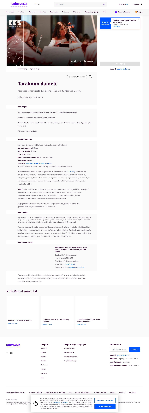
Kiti (104, 12)
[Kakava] (19, 4)
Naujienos (132, 392)
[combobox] (80, 4)
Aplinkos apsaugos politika (55, 392)
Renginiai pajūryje (92, 12)
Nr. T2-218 (70, 172)
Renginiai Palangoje (70, 361)
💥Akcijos (139, 12)
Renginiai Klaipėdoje (70, 357)
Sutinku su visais (104, 406)
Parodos (32, 12)
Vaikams (65, 12)
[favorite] (90, 76)
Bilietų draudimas (100, 392)
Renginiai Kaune (69, 352)
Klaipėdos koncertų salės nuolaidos (38, 163)
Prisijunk (136, 4)
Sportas (43, 12)
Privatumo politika (35, 392)
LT (35, 4)
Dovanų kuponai (124, 12)
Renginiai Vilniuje (69, 348)
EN (39, 4)
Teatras (21, 12)
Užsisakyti (134, 349)
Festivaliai (54, 12)
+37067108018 (69, 264)
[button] (56, 4)
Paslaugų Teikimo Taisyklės (15, 392)
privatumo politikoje (60, 402)
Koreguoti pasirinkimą (105, 400)
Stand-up (77, 12)
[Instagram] (11, 353)
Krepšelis (123, 4)
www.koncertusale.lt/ (77, 267)
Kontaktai (121, 392)
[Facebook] (7, 353)
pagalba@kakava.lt (123, 69)
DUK (70, 392)
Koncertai (10, 12)
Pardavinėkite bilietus (82, 392)
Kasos (112, 392)
